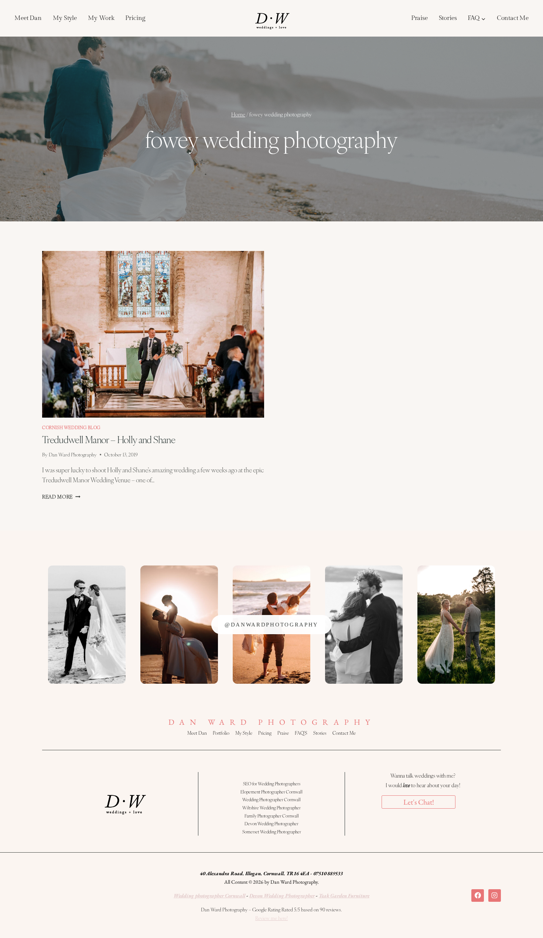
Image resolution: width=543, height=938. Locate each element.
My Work (101, 18)
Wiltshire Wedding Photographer (271, 807)
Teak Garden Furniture (344, 895)
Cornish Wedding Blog (71, 427)
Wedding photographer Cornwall (209, 895)
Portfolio (221, 733)
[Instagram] (494, 895)
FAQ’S (301, 733)
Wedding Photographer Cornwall (271, 799)
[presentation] (153, 334)
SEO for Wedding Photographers (271, 783)
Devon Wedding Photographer (271, 823)
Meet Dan (28, 18)
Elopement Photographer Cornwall (271, 792)
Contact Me (513, 18)
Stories (448, 18)
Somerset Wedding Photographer (271, 832)
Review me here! (271, 918)
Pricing (135, 18)
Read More (61, 496)
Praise (419, 18)
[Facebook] (477, 895)
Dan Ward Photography (73, 454)
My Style (65, 18)
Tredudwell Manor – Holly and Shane (108, 439)
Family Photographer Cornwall (272, 816)
